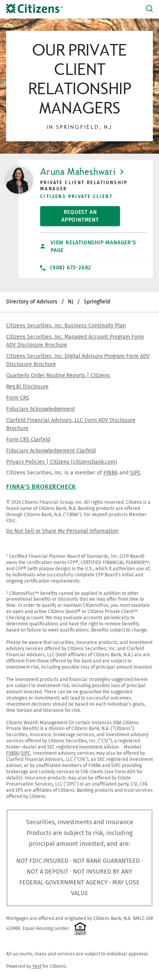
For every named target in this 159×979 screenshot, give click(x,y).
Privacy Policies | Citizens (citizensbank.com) (61, 462)
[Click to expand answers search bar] (149, 9)
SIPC (135, 472)
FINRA (110, 472)
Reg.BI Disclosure (27, 386)
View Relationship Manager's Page (93, 246)
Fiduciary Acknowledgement (40, 409)
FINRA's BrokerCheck (41, 486)
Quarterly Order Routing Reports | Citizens (58, 375)
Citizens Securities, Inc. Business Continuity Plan (66, 325)
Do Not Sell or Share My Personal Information (62, 531)
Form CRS (17, 398)
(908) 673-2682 (70, 267)
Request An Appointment (69, 214)
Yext (36, 966)
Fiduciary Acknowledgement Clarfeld (51, 450)
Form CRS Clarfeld (28, 439)
